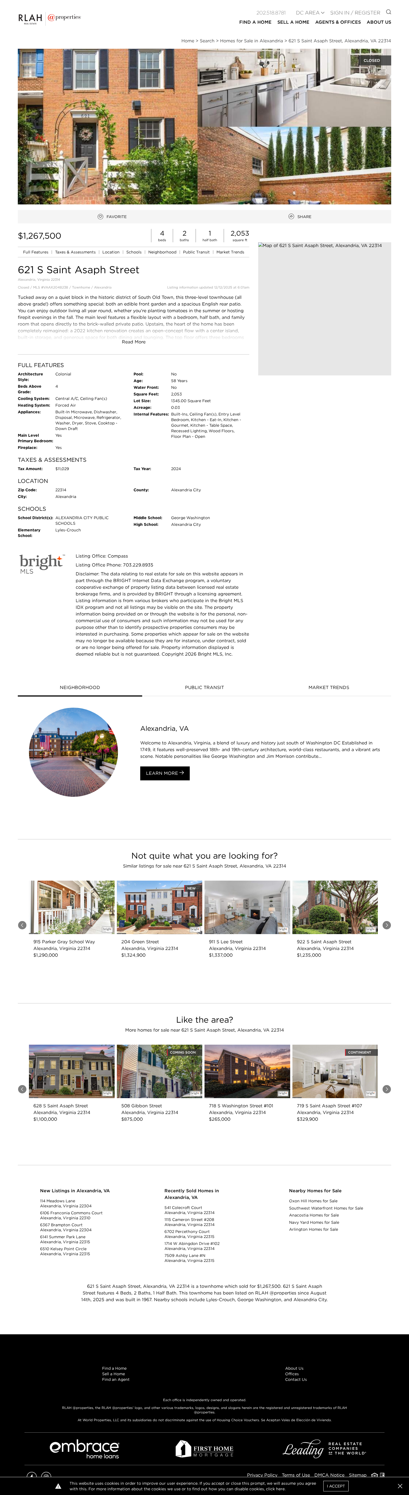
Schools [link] (134, 252)
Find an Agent (116, 1379)
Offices (292, 1374)
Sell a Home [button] (293, 22)
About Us (294, 1368)
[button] (324, 308)
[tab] (80, 688)
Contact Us (296, 1379)
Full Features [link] (36, 252)
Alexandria (103, 287)
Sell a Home (113, 1374)
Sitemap (358, 1475)
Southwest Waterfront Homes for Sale (326, 1208)
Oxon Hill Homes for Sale (313, 1201)
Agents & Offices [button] (338, 22)
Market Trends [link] (230, 252)
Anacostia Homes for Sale (314, 1215)
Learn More (162, 773)
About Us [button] (379, 22)
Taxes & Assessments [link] (76, 252)
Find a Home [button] (255, 22)
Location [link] (111, 252)
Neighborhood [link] (163, 252)
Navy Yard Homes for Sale (314, 1222)
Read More (134, 342)
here (280, 1489)
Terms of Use (296, 1475)
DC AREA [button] (308, 13)
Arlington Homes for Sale (313, 1229)
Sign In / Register (355, 13)
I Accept (336, 1486)
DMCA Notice (329, 1475)
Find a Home (114, 1368)
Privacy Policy (262, 1475)
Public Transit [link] (197, 252)
